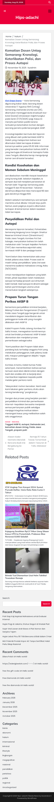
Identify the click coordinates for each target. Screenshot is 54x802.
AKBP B (17, 424)
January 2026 (9, 702)
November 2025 (10, 711)
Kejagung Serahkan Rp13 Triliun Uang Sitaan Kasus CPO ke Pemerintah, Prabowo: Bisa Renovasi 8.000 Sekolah (27, 534)
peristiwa (7, 773)
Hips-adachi (27, 17)
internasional (9, 741)
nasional (6, 764)
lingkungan (7, 755)
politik (5, 778)
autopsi (25, 424)
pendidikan (8, 769)
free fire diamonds (11, 685)
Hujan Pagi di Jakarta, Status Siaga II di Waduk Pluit (26, 624)
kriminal (6, 746)
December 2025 (10, 707)
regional (15, 422)
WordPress (32, 798)
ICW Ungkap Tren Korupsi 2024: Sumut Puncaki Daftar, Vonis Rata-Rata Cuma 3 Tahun (25, 490)
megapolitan (9, 760)
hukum (7, 422)
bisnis (5, 728)
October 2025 (9, 716)
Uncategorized (9, 787)
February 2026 (9, 697)
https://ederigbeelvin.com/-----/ (18, 663)
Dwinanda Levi (37, 424)
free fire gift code (11, 670)
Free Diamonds (9, 678)
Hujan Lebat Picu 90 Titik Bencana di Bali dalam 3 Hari (27, 636)
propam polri (20, 430)
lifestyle (6, 751)
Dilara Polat (8, 656)
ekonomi (7, 732)
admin (33, 67)
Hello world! (22, 656)
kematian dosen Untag (16, 427)
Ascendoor (46, 796)
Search (6, 598)
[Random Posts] (5, 11)
